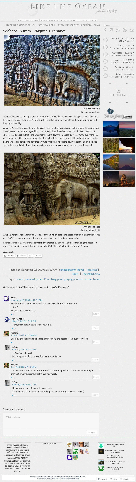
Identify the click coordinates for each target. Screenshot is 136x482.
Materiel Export (111, 467)
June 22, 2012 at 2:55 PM (24, 349)
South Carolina (16, 460)
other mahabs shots (47, 356)
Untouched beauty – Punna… (115, 457)
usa (15, 468)
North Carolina (19, 455)
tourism (87, 279)
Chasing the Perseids (118, 462)
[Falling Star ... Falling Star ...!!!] (110, 179)
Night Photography (49, 20)
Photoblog (50, 279)
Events (25, 447)
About (93, 20)
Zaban (108, 444)
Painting (10, 458)
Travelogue (82, 20)
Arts (63, 20)
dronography (18, 447)
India (9, 452)
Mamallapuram (59, 116)
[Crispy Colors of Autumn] (110, 162)
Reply (75, 273)
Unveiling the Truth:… (111, 450)
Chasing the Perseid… (111, 461)
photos (77, 279)
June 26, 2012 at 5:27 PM (24, 384)
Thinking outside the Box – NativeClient (29, 24)
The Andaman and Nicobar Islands (17, 466)
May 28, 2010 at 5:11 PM (24, 321)
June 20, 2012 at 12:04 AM (24, 335)
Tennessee (26, 463)
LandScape (24, 452)
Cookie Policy (75, 478)
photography (67, 269)
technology (17, 463)
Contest (9, 447)
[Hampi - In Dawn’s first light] (126, 179)
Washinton (26, 468)
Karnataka (15, 452)
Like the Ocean (52, 13)
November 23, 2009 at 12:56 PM (26, 300)
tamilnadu (9, 463)
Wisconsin (17, 471)
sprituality (27, 461)
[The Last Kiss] (126, 129)
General (14, 450)
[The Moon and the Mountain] (126, 162)
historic (19, 279)
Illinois (26, 450)
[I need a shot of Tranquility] (110, 129)
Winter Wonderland (117, 468)
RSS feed (92, 269)
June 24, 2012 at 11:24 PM (23, 367)
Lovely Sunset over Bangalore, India (78, 24)
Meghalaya (9, 455)
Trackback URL (91, 273)
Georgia (20, 450)
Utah (19, 468)
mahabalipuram (34, 279)
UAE (11, 468)
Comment (91, 432)
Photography (32, 20)
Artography (23, 445)
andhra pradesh (13, 445)
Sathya (15, 347)
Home (21, 20)
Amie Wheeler (18, 318)
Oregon (27, 455)
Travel (80, 269)
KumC (13, 297)
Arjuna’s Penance (11, 128)
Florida (8, 449)
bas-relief (51, 128)
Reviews (71, 20)
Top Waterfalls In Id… (113, 456)
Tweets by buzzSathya (49, 443)
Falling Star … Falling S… (117, 451)
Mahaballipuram (76, 116)
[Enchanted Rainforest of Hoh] (110, 145)
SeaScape (7, 461)
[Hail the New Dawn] (126, 145)
